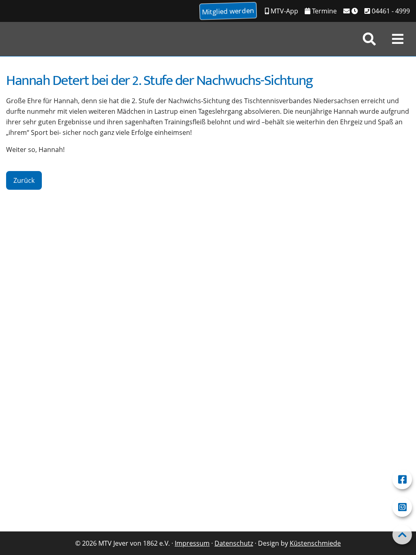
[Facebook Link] (402, 479)
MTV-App (283, 11)
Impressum (192, 543)
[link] (369, 39)
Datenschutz (233, 543)
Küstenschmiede (315, 543)
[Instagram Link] (402, 507)
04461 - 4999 (390, 11)
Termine (323, 11)
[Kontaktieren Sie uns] (350, 11)
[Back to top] (402, 534)
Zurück (24, 180)
